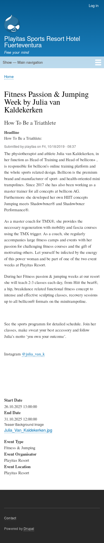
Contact (10, 517)
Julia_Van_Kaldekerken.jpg (28, 430)
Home (9, 76)
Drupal (29, 528)
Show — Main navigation (23, 62)
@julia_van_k (33, 354)
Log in (93, 5)
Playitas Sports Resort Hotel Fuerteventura (42, 41)
